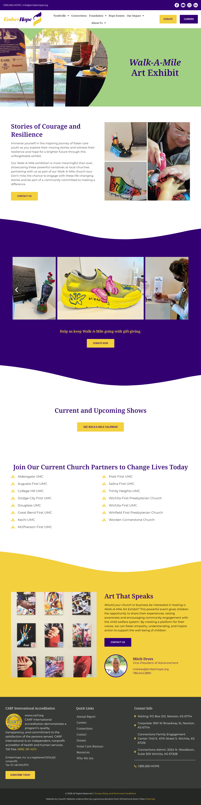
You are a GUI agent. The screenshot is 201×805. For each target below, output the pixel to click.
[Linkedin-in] (195, 5)
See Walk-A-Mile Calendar (100, 426)
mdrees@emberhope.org (151, 669)
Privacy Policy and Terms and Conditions (115, 793)
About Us (97, 23)
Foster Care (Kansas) (90, 746)
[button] (16, 289)
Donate (81, 740)
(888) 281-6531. (27, 749)
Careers (82, 722)
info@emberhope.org (35, 5)
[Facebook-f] (177, 5)
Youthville (59, 15)
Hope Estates (117, 15)
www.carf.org (34, 715)
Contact (82, 734)
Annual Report (86, 716)
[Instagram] (189, 5)
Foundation (96, 15)
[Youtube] (183, 5)
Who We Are (85, 758)
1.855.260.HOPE (12, 5)
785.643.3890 (142, 673)
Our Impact (134, 15)
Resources (83, 752)
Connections (79, 15)
